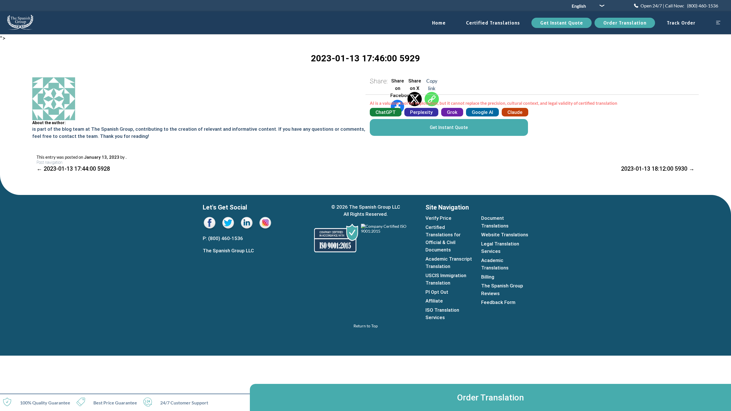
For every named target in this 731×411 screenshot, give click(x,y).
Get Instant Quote (561, 23)
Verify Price (438, 218)
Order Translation (624, 23)
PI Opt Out (436, 292)
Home (439, 23)
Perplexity (421, 112)
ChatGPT (385, 112)
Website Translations (504, 234)
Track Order (681, 23)
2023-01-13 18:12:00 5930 (657, 168)
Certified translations (493, 23)
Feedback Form (498, 302)
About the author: (49, 122)
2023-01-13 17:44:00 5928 (73, 168)
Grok (452, 112)
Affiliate (434, 301)
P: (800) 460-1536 (223, 238)
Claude (515, 112)
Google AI (482, 112)
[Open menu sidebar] (718, 23)
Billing (487, 277)
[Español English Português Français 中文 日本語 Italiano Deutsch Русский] (586, 5)
